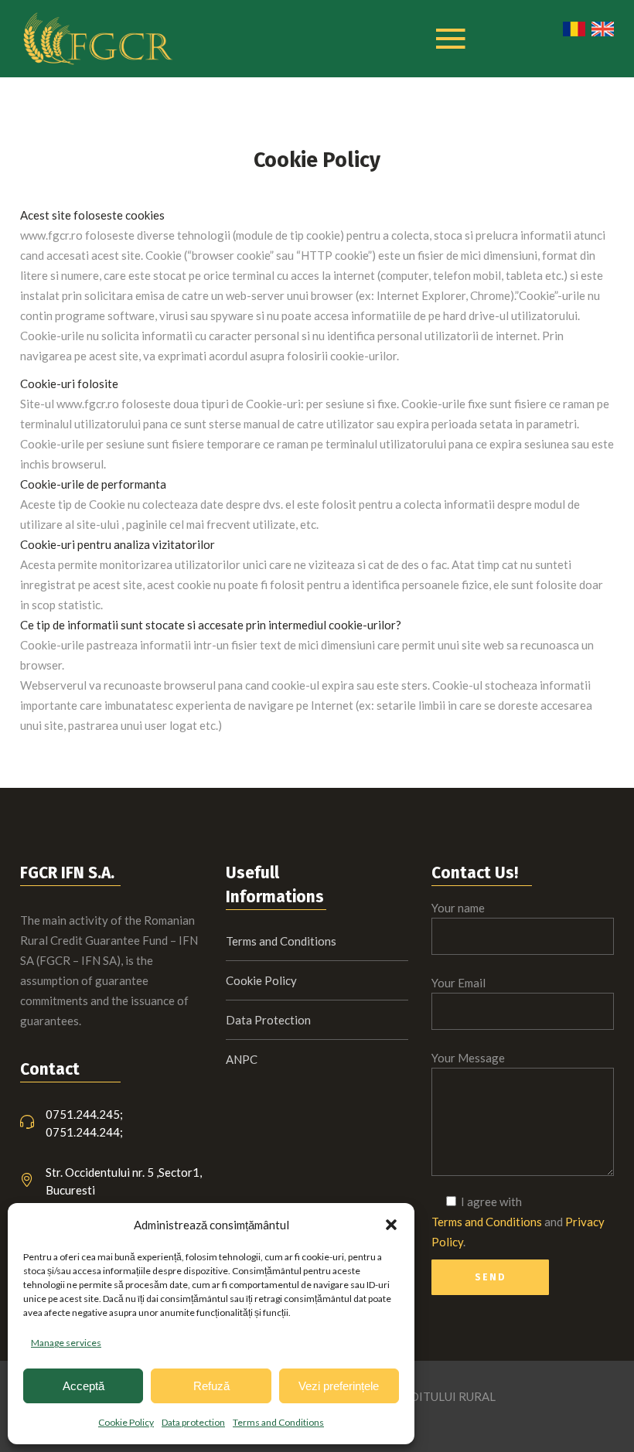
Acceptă (83, 1385)
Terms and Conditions (278, 1422)
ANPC (241, 1059)
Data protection (193, 1422)
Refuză (211, 1385)
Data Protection (268, 1020)
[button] (391, 1224)
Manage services (66, 1342)
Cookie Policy (126, 1422)
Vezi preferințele (338, 1385)
